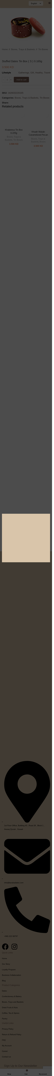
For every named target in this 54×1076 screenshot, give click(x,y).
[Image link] (26, 538)
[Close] (48, 435)
